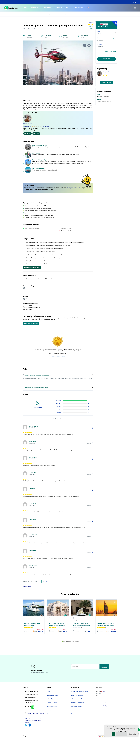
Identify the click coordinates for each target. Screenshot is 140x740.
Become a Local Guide (77, 695)
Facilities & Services (52, 702)
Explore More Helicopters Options (32, 267)
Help (67, 7)
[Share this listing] (84, 45)
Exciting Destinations (52, 695)
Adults (99, 38)
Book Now (106, 59)
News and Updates (52, 706)
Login (128, 2)
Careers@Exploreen (76, 710)
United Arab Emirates (34, 14)
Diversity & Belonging (76, 706)
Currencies (98, 693)
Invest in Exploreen (76, 713)
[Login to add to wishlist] (89, 45)
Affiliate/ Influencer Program (78, 699)
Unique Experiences (52, 699)
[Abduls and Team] (114, 615)
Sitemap (99, 700)
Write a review (27, 586)
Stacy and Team (27, 123)
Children (99, 44)
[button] (135, 8)
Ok (113, 734)
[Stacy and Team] (41, 615)
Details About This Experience (31, 323)
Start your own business (77, 702)
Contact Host (36, 133)
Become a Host (78, 7)
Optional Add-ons (110, 51)
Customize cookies (121, 734)
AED (121, 2)
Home (24, 7)
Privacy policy (132, 734)
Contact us (49, 713)
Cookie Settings (103, 705)
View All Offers (27, 133)
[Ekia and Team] (65, 615)
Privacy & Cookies (102, 703)
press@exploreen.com (73, 187)
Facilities (59, 7)
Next (47, 581)
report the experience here (58, 356)
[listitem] (33, 617)
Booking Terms (51, 710)
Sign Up (134, 2)
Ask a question (106, 82)
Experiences (47, 7)
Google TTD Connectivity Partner (79, 691)
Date (98, 31)
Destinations (35, 7)
